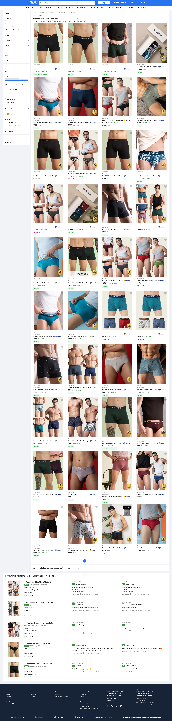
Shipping (57, 694)
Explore (33, 3)
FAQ (56, 699)
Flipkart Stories (10, 699)
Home (34, 12)
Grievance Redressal (85, 703)
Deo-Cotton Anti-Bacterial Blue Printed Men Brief (147, 176)
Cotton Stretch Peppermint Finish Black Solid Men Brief (79, 69)
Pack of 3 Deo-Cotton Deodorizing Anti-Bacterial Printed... (113, 334)
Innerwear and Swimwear (13, 24)
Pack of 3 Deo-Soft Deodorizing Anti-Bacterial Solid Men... (147, 66)
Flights (131, 7)
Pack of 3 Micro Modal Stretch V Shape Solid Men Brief (44, 227)
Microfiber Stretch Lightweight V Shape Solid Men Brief (113, 389)
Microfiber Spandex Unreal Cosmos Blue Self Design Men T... (147, 389)
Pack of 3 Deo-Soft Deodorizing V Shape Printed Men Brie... (79, 173)
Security (82, 696)
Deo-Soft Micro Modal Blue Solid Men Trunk (79, 336)
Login (104, 3)
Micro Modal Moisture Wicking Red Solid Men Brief (147, 547)
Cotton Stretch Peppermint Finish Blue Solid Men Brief (44, 122)
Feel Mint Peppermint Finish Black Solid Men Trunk (44, 69)
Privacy (82, 699)
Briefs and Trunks (11, 27)
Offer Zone (142, 7)
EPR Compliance (84, 706)
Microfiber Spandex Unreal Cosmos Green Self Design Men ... (147, 120)
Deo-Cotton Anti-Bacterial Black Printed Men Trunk (44, 389)
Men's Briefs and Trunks (13, 30)
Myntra (33, 692)
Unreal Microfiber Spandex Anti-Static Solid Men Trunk (44, 550)
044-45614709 (146, 704)
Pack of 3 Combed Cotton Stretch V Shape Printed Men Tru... (147, 227)
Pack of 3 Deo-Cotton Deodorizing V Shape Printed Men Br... (113, 120)
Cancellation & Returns (61, 696)
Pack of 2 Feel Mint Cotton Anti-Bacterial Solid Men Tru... (79, 283)
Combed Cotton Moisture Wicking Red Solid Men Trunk (113, 496)
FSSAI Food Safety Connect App (89, 708)
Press (8, 701)
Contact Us (9, 692)
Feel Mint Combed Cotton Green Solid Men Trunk (113, 69)
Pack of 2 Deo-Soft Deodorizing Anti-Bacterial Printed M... (79, 441)
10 (113, 561)
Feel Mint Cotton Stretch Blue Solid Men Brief (44, 336)
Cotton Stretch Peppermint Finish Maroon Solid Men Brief (147, 443)
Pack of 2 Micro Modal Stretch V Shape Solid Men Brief (147, 280)
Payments (58, 692)
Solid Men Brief (72, 494)
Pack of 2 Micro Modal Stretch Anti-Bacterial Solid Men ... (113, 547)
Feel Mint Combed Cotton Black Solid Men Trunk (44, 176)
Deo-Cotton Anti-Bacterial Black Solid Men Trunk (113, 229)
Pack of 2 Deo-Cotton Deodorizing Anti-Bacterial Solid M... (79, 387)
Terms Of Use (83, 694)
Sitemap (82, 701)
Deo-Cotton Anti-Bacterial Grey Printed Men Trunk (79, 550)
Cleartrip (33, 694)
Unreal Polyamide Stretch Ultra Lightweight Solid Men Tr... (79, 122)
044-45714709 (156, 704)
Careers (8, 696)
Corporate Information (12, 703)
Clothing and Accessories (13, 21)
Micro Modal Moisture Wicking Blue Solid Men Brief (44, 283)
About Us (8, 694)
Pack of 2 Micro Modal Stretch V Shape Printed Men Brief (147, 494)
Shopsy (33, 696)
